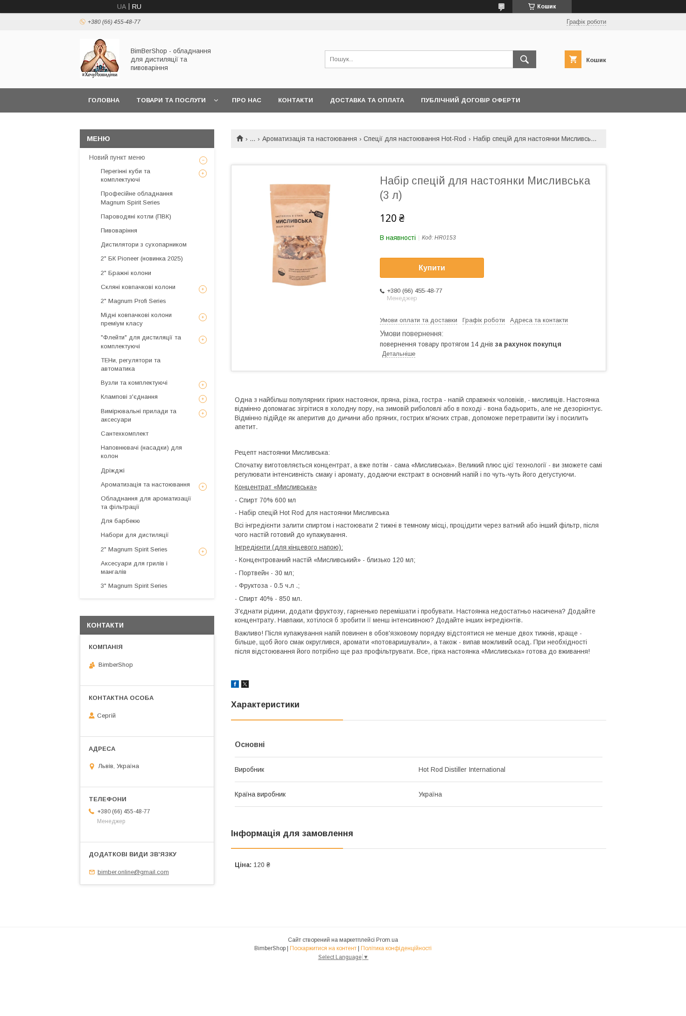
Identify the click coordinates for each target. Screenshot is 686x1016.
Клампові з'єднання (129, 396)
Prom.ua (387, 940)
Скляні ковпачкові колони (138, 286)
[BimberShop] (99, 76)
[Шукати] (524, 59)
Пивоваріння (119, 230)
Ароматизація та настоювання (309, 138)
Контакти (295, 100)
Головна (103, 100)
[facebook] (235, 685)
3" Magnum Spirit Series (134, 585)
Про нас (246, 100)
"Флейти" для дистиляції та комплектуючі (141, 341)
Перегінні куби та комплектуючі (125, 175)
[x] (245, 685)
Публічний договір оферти (470, 100)
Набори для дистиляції (135, 534)
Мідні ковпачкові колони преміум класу (136, 319)
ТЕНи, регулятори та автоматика (131, 364)
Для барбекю (120, 520)
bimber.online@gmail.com (133, 871)
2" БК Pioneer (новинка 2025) (142, 258)
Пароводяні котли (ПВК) (136, 216)
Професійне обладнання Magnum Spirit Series (137, 197)
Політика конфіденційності (396, 948)
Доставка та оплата (367, 100)
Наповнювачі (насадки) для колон (141, 451)
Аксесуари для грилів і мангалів (134, 567)
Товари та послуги (171, 100)
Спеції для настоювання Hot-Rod (415, 138)
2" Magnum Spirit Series (134, 549)
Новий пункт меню (117, 157)
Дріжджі (113, 470)
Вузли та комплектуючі (134, 382)
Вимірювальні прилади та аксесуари (138, 415)
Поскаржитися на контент (323, 948)
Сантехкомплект (124, 433)
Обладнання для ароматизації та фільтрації (146, 502)
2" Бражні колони (126, 272)
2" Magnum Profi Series (133, 300)
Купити (432, 268)
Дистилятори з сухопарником (144, 244)
